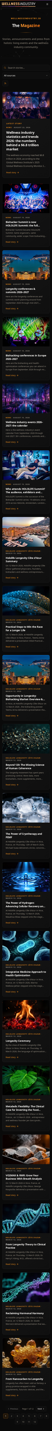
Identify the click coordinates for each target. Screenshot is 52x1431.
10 (23, 1421)
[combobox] (26, 75)
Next (40, 1408)
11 (29, 1421)
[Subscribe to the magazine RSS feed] (5, 83)
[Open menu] (47, 4)
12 (35, 1421)
